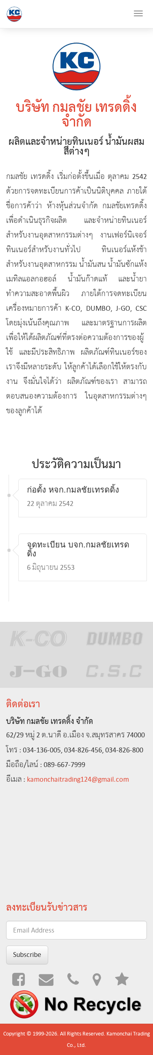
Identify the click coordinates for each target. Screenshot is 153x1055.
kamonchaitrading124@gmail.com (78, 779)
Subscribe (27, 954)
